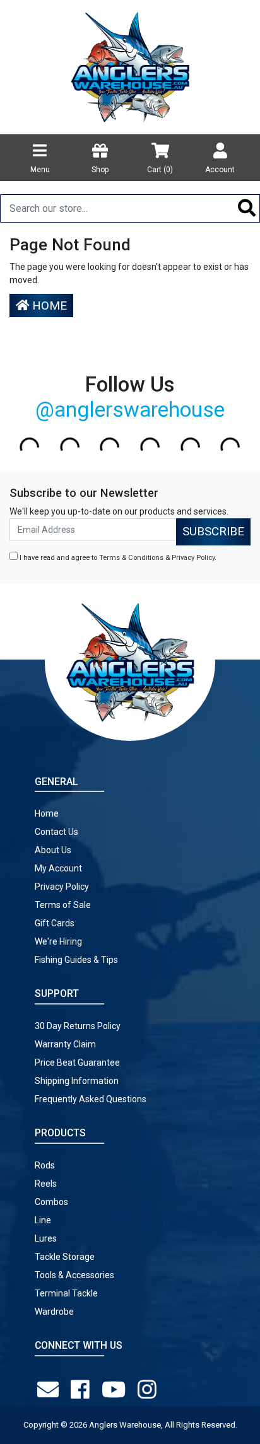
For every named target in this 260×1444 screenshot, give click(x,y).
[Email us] (50, 1390)
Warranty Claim (65, 1044)
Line (43, 1220)
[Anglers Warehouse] (130, 66)
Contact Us (56, 832)
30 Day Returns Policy (78, 1026)
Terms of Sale (63, 905)
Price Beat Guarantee (77, 1062)
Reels (46, 1184)
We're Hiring (58, 941)
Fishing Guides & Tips (76, 960)
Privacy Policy (193, 558)
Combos (51, 1202)
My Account (58, 868)
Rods (45, 1165)
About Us (53, 850)
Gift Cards (54, 923)
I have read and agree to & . (117, 558)
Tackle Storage (65, 1257)
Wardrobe (54, 1312)
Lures (46, 1238)
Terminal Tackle (66, 1293)
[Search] (247, 208)
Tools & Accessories (74, 1275)
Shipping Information (77, 1081)
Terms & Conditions (131, 558)
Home (48, 305)
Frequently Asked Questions (90, 1099)
